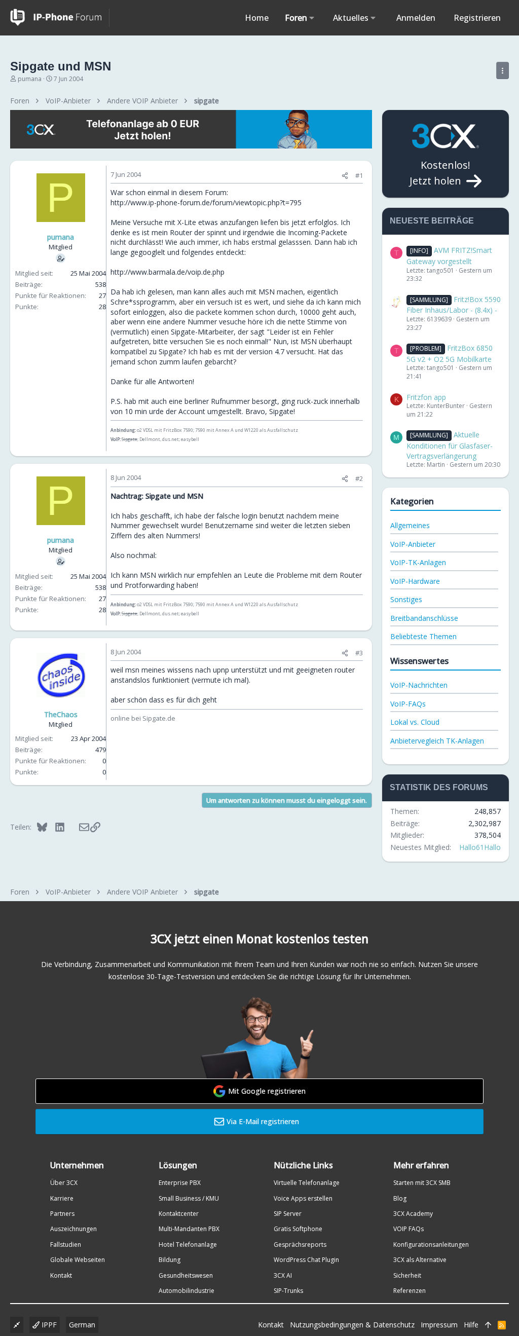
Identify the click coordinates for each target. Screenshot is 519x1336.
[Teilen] (345, 175)
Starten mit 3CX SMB (422, 1182)
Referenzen (409, 1290)
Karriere (61, 1198)
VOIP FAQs (408, 1228)
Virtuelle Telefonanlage (307, 1182)
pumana (30, 79)
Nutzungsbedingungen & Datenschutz (352, 1324)
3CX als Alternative (420, 1259)
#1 (359, 175)
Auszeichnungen (73, 1228)
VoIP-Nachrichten (419, 685)
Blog (399, 1198)
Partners (62, 1213)
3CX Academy (413, 1213)
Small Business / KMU (189, 1198)
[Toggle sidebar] (502, 70)
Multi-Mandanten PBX (189, 1228)
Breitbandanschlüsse (424, 618)
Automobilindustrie (186, 1290)
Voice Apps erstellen (303, 1198)
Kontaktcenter (179, 1213)
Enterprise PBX (180, 1182)
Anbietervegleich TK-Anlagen (437, 741)
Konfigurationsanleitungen (431, 1244)
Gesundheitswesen (186, 1275)
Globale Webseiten (77, 1259)
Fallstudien (65, 1244)
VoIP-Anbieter (412, 544)
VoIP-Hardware (415, 581)
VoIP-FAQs (408, 704)
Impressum (439, 1324)
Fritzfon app (426, 397)
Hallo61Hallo (480, 847)
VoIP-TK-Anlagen (418, 562)
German (82, 1324)
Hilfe (471, 1324)
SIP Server (288, 1213)
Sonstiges (406, 599)
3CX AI (283, 1275)
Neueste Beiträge (432, 220)
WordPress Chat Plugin (306, 1259)
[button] (312, 18)
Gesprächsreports (300, 1244)
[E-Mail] (77, 826)
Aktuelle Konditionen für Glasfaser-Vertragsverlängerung (449, 445)
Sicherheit (407, 1275)
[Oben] (488, 1325)
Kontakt (61, 1275)
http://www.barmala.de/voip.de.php (167, 272)
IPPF (48, 1324)
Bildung (169, 1259)
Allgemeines (410, 525)
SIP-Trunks (288, 1290)
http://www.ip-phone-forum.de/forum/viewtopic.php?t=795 (206, 202)
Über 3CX (64, 1182)
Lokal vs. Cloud (414, 722)
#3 (359, 652)
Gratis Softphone (298, 1228)
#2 (359, 478)
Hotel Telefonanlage (188, 1244)
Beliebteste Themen (423, 636)
